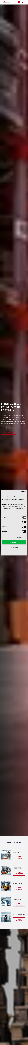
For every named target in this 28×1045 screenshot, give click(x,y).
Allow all (14, 542)
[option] (14, 418)
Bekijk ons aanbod (8, 432)
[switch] (24, 522)
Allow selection (14, 547)
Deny (14, 552)
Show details (20, 537)
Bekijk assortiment (19, 857)
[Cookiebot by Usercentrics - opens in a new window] (20, 492)
